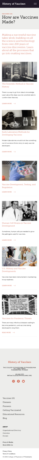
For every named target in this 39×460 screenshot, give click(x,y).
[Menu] (34, 4)
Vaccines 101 (7, 14)
